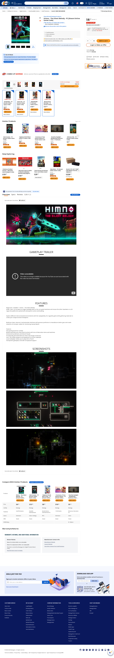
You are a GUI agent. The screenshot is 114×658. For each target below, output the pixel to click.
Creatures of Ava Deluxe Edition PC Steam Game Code (40, 138)
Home (3, 11)
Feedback (22, 200)
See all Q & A (75, 194)
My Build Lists (29, 620)
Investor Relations (51, 608)
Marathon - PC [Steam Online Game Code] (56, 169)
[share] (40, 18)
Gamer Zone (50, 615)
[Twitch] (102, 650)
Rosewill (91, 613)
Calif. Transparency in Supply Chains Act (37, 652)
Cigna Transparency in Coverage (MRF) (55, 652)
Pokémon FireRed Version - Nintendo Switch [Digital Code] (8, 170)
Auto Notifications (30, 629)
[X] (86, 650)
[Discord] (105, 650)
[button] (16, 3)
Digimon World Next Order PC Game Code (25, 137)
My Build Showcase (30, 622)
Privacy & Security (8, 615)
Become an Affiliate (72, 615)
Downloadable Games (34, 11)
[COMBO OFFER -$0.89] (48, 94)
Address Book (29, 615)
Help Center (7, 606)
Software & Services (12, 11)
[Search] (66, 3)
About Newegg (50, 606)
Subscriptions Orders (30, 627)
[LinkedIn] (93, 650)
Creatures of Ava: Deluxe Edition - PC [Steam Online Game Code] (60, 496)
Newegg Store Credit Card (74, 634)
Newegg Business (93, 606)
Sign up (46, 582)
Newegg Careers (50, 620)
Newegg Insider (50, 622)
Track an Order (8, 608)
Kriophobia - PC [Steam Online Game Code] (8, 103)
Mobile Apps (71, 627)
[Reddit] (40, 21)
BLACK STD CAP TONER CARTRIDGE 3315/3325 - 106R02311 (72, 170)
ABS (90, 610)
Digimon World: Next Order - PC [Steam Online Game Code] (46, 496)
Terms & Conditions (9, 652)
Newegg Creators (72, 617)
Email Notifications (30, 624)
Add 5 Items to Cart (69, 86)
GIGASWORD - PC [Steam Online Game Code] (34, 103)
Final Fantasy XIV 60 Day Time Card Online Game (41, 171)
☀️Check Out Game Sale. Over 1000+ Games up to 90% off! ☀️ (58, 38)
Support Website (48, 544)
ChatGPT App (71, 629)
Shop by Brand (71, 622)
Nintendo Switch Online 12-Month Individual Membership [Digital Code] (25, 172)
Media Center (50, 610)
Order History (29, 610)
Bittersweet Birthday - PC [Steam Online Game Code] (48, 103)
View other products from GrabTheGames (54, 546)
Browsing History (29, 608)
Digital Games (23, 11)
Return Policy (7, 613)
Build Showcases (72, 636)
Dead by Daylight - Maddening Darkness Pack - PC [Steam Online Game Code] (57, 138)
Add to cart (103, 41)
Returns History (29, 613)
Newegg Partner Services (73, 613)
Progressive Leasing (72, 638)
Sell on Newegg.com (72, 608)
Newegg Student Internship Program (55, 613)
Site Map (70, 620)
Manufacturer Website (49, 542)
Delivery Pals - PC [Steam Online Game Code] (72, 138)
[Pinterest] (96, 650)
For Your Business (72, 610)
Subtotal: (62, 84)
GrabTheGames (45, 11)
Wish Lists (28, 617)
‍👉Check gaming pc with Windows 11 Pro (53, 40)
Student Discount (72, 631)
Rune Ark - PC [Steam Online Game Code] (21, 103)
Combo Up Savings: (65, 82)
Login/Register (29, 606)
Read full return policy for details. (15, 550)
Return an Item (8, 610)
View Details (38, 177)
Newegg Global (93, 608)
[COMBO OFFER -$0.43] (8, 94)
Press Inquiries (50, 617)
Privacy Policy (17, 652)
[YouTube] (99, 650)
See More (55, 74)
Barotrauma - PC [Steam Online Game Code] (9, 138)
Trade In (70, 641)
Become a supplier (72, 606)
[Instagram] (89, 650)
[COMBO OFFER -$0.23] (21, 94)
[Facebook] (83, 650)
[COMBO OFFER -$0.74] (35, 94)
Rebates (70, 624)
